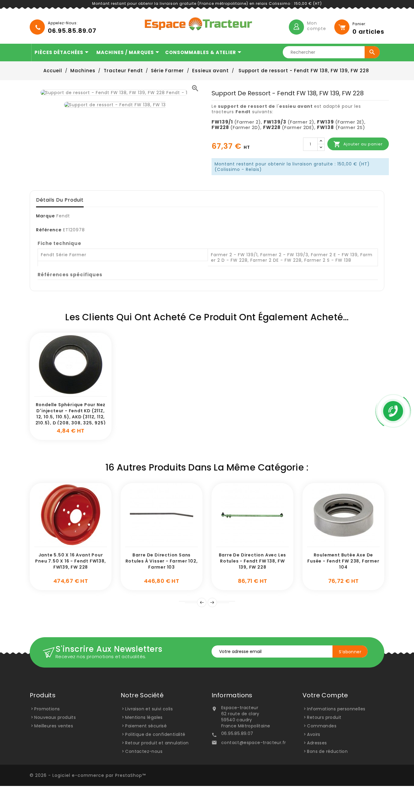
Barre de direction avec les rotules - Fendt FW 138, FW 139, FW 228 (252, 561)
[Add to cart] (64, 393)
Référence (49, 230)
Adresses (317, 743)
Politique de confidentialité (155, 734)
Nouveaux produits (55, 717)
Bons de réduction (327, 751)
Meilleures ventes (53, 726)
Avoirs (313, 734)
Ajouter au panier (358, 144)
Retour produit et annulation (157, 743)
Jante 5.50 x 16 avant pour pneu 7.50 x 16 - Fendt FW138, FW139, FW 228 (70, 561)
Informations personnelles (336, 709)
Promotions (47, 709)
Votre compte (325, 695)
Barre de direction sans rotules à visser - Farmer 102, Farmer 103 (161, 561)
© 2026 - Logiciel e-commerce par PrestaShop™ (88, 775)
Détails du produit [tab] (60, 199)
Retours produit (324, 717)
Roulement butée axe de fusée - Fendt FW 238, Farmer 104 (343, 561)
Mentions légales (143, 717)
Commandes (321, 726)
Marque (45, 216)
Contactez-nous (143, 751)
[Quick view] (78, 393)
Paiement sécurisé (146, 726)
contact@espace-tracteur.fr (253, 743)
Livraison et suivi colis (149, 709)
